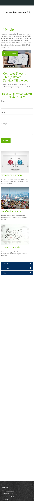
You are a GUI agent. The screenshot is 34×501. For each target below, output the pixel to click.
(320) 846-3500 (10, 491)
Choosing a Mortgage (11, 174)
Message (4, 124)
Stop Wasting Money (11, 211)
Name (3, 101)
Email (3, 112)
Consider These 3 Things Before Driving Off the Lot (15, 76)
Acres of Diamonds (10, 247)
